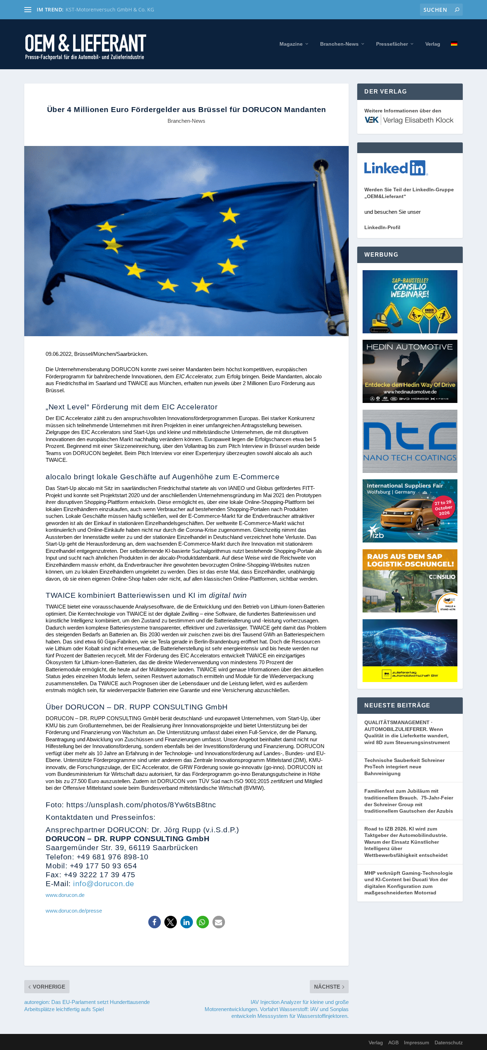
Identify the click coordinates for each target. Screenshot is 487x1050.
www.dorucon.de (65, 895)
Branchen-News (339, 44)
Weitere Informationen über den (402, 110)
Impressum (416, 1042)
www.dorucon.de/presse (74, 911)
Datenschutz (449, 1042)
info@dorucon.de (103, 883)
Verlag (432, 44)
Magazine (291, 44)
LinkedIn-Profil (382, 227)
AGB (393, 1042)
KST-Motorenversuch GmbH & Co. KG (110, 9)
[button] (154, 922)
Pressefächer (392, 44)
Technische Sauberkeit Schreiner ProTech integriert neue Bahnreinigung (404, 766)
